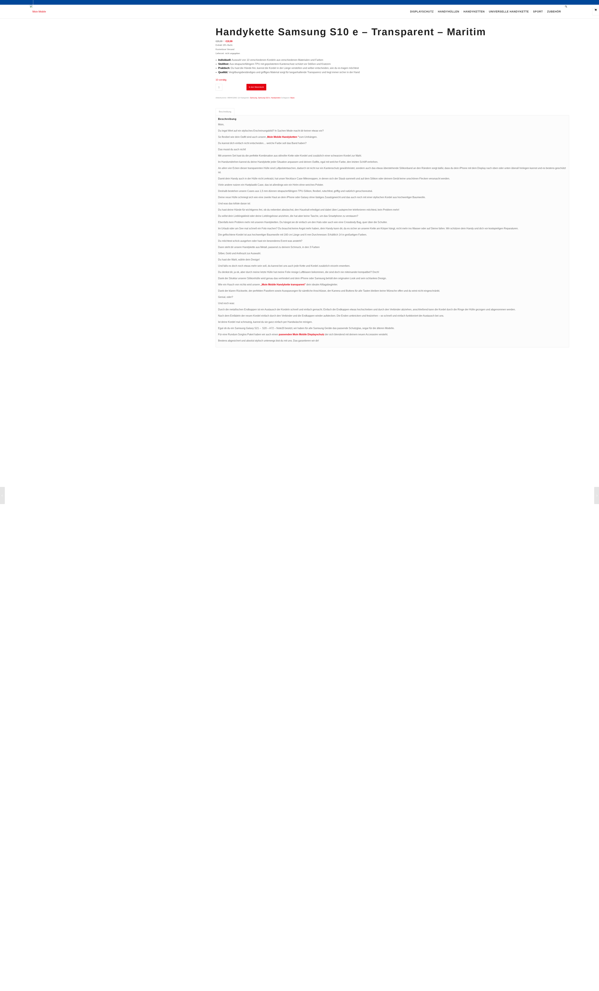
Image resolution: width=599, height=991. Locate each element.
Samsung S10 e (264, 98)
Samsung (253, 98)
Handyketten (276, 98)
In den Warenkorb (256, 87)
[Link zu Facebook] (31, 2)
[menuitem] (422, 12)
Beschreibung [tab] (225, 112)
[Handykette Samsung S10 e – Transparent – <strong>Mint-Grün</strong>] (596, 495)
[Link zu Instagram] (35, 2)
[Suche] (566, 12)
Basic (292, 98)
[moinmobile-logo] (38, 12)
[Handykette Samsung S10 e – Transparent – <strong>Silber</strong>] (2, 495)
